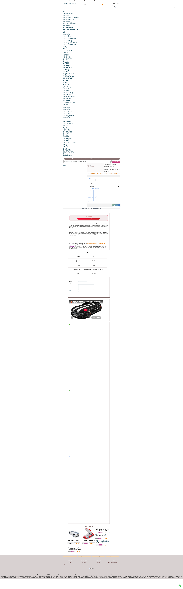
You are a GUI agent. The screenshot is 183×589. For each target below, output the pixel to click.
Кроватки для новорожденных (67, 26)
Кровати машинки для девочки (67, 50)
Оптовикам (86, 0)
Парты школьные (65, 72)
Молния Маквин (65, 51)
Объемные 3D (65, 48)
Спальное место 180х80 (66, 108)
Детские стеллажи (66, 133)
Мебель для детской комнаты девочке (69, 141)
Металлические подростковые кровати (69, 102)
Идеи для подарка (66, 63)
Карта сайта (84, 562)
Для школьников (66, 69)
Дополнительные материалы (113, 560)
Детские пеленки (65, 79)
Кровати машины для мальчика (68, 49)
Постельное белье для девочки (68, 78)
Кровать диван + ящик (66, 39)
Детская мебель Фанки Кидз (67, 64)
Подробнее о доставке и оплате (95, 173)
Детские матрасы (65, 148)
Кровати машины (66, 118)
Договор (98, 0)
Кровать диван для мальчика (67, 110)
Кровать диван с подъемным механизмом (69, 38)
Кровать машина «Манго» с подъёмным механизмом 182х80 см (74, 549)
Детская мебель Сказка (66, 139)
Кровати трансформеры (66, 25)
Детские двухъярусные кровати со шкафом (69, 23)
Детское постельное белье (67, 150)
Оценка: (70, 283)
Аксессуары (65, 74)
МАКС (114, 6)
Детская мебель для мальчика (67, 67)
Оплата (75, 0)
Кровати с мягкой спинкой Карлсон (68, 41)
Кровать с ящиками (66, 14)
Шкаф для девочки (66, 54)
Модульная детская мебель (67, 137)
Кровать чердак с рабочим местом (68, 70)
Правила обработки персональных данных (70, 564)
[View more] (74, 534)
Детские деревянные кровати (67, 30)
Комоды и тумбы (65, 71)
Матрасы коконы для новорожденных (69, 76)
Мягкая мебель (65, 104)
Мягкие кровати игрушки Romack (68, 114)
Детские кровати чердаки (67, 16)
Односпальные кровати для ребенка (68, 13)
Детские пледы (65, 80)
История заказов (98, 560)
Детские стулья (65, 135)
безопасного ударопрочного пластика (78, 230)
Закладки (98, 562)
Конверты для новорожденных (67, 81)
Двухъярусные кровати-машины (68, 51)
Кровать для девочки (66, 15)
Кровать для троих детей (67, 98)
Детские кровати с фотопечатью (68, 27)
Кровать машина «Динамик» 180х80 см (102, 536)
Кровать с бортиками (66, 14)
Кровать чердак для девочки (67, 20)
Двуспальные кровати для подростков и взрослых (70, 29)
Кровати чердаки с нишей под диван (68, 19)
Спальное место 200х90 (66, 35)
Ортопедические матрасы (67, 75)
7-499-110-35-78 (116, 3)
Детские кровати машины (67, 47)
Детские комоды (65, 59)
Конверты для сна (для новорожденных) (69, 152)
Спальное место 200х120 (67, 43)
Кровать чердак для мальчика (67, 20)
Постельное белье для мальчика (68, 77)
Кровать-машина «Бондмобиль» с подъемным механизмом (74, 540)
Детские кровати (66, 10)
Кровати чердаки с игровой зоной (68, 18)
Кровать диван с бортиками (67, 112)
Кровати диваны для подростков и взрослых (70, 42)
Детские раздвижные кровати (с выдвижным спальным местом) (73, 24)
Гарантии (80, 0)
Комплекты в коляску (66, 154)
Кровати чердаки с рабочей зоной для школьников (71, 17)
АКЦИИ (64, 11)
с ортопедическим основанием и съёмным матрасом (96, 243)
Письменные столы (66, 70)
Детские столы (65, 60)
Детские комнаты (66, 62)
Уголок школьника (65, 72)
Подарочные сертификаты (112, 562)
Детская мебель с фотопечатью (68, 131)
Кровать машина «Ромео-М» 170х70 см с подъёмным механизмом (102, 530)
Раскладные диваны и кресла (67, 40)
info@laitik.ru (115, 4)
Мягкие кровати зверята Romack (68, 28)
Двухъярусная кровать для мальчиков (69, 22)
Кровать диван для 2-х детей (67, 37)
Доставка (70, 0)
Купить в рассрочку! (105, 0)
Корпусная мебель (66, 52)
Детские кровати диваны (67, 106)
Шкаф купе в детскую (66, 129)
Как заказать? (92, 0)
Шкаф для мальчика (66, 55)
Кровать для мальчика (66, 16)
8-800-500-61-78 (116, 2)
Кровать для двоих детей (67, 21)
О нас (66, 0)
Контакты (117, 0)
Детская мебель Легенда (67, 66)
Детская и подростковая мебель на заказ (69, 68)
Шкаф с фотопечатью (66, 56)
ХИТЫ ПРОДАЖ (65, 12)
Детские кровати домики (66, 100)
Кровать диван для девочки (67, 36)
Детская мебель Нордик (66, 65)
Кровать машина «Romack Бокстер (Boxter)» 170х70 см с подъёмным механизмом (88, 541)
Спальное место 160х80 (66, 34)
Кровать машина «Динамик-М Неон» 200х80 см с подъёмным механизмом (102, 542)
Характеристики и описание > (111, 173)
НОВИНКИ (64, 12)
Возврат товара (84, 560)
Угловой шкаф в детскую (67, 57)
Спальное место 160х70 (66, 33)
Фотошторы (65, 82)
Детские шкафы (65, 127)
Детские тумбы (65, 61)
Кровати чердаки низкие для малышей (69, 18)
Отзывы (112, 0)
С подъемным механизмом (67, 49)
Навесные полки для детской (67, 58)
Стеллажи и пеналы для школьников (68, 73)
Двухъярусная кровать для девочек (68, 22)
